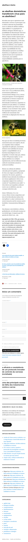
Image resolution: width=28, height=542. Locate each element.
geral (5, 523)
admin (5, 283)
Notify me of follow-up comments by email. (14, 343)
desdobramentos (8, 509)
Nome (4, 322)
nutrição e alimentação (10, 529)
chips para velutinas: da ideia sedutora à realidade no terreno (14, 489)
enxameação (7, 513)
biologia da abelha (9, 505)
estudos (20, 283)
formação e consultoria (10, 521)
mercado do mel (8, 527)
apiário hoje (7, 503)
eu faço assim (7, 519)
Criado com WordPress (15, 539)
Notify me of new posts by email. (11, 347)
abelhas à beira (8, 5)
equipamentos (8, 515)
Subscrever (7, 424)
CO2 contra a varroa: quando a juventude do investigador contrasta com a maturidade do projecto (14, 449)
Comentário (6, 300)
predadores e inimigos (10, 531)
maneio (6, 525)
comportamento (8, 507)
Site (3, 336)
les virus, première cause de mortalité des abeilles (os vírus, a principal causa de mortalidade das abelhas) (13, 265)
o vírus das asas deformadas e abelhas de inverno (13, 274)
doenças (6, 511)
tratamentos (7, 533)
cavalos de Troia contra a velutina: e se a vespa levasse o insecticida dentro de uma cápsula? (14, 439)
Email (4, 329)
